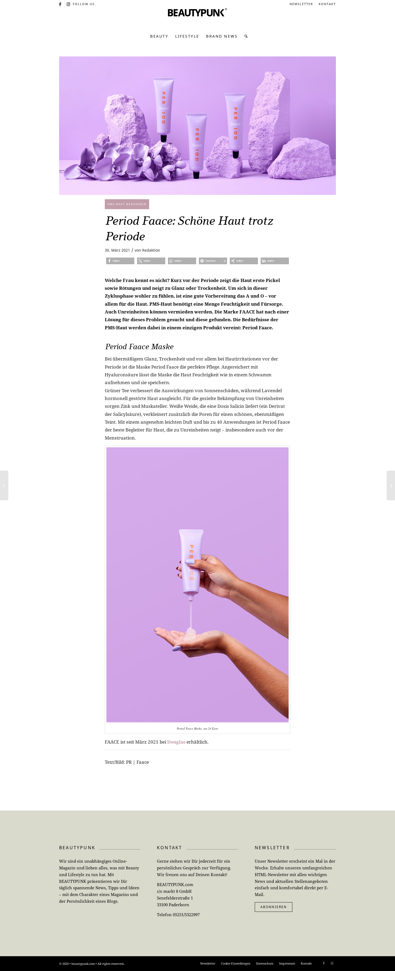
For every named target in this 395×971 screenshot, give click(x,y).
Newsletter (301, 4)
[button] (120, 261)
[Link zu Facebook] (60, 4)
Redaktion (151, 250)
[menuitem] (301, 4)
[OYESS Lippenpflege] (391, 485)
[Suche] (244, 36)
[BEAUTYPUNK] (197, 19)
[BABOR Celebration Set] (4, 485)
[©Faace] (197, 125)
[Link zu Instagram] (69, 4)
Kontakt (327, 4)
